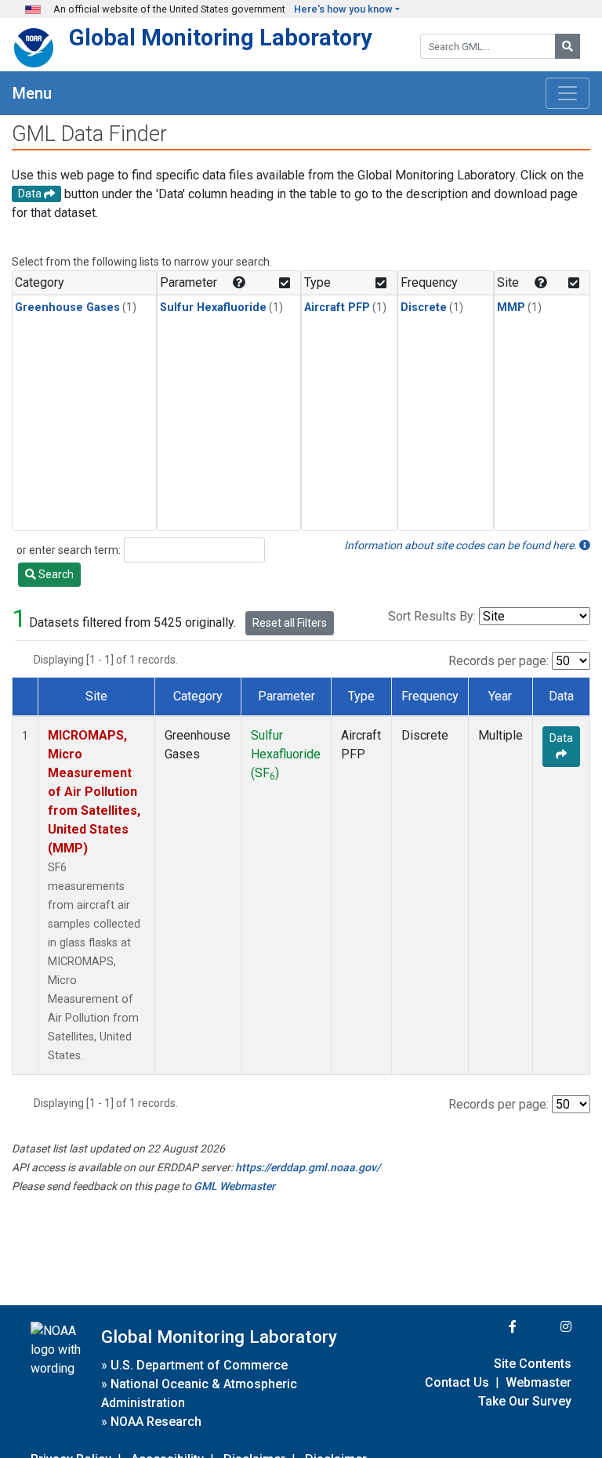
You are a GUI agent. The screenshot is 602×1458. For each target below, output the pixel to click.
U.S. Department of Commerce (199, 1365)
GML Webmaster (234, 1186)
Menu (32, 93)
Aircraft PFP (337, 307)
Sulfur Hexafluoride (213, 307)
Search (55, 574)
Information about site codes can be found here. (461, 545)
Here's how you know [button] (343, 9)
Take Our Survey (524, 1401)
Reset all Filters (289, 623)
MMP (511, 307)
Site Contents (532, 1363)
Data (561, 738)
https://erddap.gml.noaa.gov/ (307, 1167)
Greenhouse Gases (67, 307)
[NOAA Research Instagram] (545, 1326)
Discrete (424, 307)
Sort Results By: (432, 616)
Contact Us (457, 1382)
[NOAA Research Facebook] (491, 1326)
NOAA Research (156, 1421)
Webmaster (538, 1382)
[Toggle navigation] (567, 93)
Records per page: (498, 660)
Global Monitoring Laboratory (220, 37)
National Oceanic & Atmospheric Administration (199, 1393)
